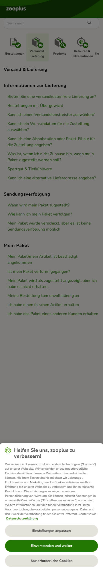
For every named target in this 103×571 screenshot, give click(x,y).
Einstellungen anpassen (51, 530)
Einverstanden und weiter (51, 545)
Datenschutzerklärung (22, 518)
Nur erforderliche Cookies (51, 560)
